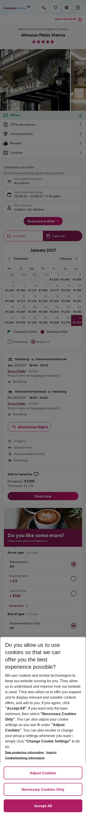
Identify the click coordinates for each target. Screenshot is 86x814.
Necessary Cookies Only (43, 790)
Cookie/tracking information (25, 758)
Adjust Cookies (43, 773)
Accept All (43, 806)
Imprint (51, 752)
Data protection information (24, 752)
